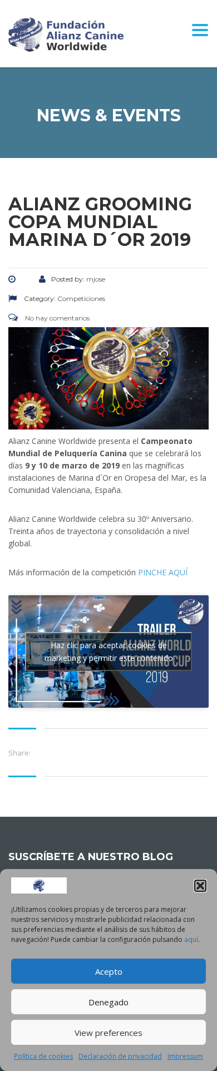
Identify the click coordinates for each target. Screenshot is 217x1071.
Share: (19, 753)
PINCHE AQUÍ (163, 572)
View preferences (108, 1032)
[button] (200, 885)
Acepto (108, 971)
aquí (191, 939)
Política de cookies (43, 1056)
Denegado (108, 1002)
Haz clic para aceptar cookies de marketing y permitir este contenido (109, 651)
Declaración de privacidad (120, 1056)
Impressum (185, 1056)
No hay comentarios (56, 318)
